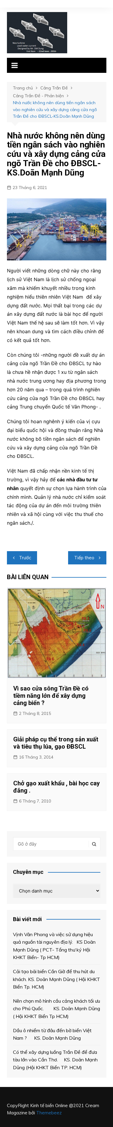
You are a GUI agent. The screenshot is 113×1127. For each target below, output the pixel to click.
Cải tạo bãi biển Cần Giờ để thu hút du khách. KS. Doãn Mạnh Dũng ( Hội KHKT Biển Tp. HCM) (56, 979)
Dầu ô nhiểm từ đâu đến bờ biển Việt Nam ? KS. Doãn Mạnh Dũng (52, 1034)
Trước (25, 557)
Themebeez (49, 1113)
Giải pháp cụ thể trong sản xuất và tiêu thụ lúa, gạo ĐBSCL (55, 743)
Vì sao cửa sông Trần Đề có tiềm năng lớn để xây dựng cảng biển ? (51, 695)
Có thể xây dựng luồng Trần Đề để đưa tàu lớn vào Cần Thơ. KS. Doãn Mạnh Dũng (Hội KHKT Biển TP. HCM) (55, 1059)
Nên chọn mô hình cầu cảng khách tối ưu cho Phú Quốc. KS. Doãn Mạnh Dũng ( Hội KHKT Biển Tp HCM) (56, 1008)
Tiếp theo (84, 557)
